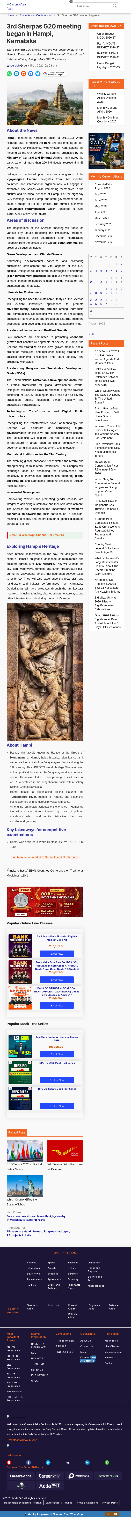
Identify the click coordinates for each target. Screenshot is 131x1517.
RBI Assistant (14, 1391)
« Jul (91, 334)
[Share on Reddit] (23, 73)
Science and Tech (95, 1278)
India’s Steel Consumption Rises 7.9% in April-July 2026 (107, 467)
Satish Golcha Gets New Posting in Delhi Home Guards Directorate (107, 414)
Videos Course (113, 1352)
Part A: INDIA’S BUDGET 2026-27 (108, 45)
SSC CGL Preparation (13, 1384)
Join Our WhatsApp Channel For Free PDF (37, 535)
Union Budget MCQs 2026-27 (106, 35)
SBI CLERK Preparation (13, 1358)
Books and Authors (54, 1286)
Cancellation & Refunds (59, 1502)
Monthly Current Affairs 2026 (107, 109)
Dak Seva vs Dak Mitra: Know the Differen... (65, 1167)
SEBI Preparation (13, 1366)
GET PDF (112, 1514)
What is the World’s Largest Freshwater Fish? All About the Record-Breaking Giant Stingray (107, 566)
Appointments (34, 1279)
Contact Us (86, 1346)
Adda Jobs (54, 1305)
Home (10, 15)
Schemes (53, 1273)
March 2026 (102, 218)
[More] (71, 2)
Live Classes (112, 1346)
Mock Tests (111, 1340)
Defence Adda (73, 1316)
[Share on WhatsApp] (9, 73)
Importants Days (74, 1286)
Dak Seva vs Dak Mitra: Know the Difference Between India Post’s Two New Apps (107, 377)
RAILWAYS (37, 1358)
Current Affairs (72, 1307)
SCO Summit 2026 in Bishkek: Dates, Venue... (25, 1167)
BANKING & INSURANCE (38, 1346)
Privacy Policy (110, 1502)
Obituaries (94, 1262)
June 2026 (101, 200)
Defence (72, 1268)
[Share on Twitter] (37, 73)
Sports (51, 1262)
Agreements (54, 1279)
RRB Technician (65, 1340)
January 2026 (103, 230)
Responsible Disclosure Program (23, 1502)
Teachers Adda (32, 1307)
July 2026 (100, 194)
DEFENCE (37, 1369)
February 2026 (103, 224)
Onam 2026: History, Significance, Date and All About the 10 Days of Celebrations (108, 621)
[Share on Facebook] (30, 73)
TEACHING (37, 1364)
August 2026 (103, 186)
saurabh (14, 65)
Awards (52, 1268)
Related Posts (16, 1132)
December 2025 (104, 236)
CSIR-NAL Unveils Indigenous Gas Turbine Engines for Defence (107, 507)
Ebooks (109, 1357)
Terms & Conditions (87, 1502)
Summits (73, 1273)
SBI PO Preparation (13, 1349)
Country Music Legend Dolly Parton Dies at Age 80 (107, 548)
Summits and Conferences (36, 15)
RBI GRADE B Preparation (15, 1399)
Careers (88, 1359)
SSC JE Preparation (13, 1375)
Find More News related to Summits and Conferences (45, 857)
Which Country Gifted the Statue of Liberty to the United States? (107, 396)
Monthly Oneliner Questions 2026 (107, 119)
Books (108, 1363)
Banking (31, 1285)
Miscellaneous (96, 1285)
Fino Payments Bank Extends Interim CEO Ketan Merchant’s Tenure (107, 450)
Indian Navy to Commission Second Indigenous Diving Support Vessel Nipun (107, 487)
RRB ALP (61, 1346)
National (31, 1262)
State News (33, 1273)
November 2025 (104, 242)
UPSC (34, 1380)
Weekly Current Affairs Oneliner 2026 (106, 97)
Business (73, 1262)
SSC (33, 1352)
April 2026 (101, 212)
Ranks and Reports (94, 1269)
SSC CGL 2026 (64, 1352)
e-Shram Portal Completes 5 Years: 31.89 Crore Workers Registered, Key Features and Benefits (107, 528)
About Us (85, 1340)
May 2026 (101, 206)
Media (83, 1352)
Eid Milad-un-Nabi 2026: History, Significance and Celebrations (106, 603)
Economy (73, 1279)
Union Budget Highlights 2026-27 (108, 65)
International (34, 1268)
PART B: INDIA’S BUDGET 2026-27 (108, 55)
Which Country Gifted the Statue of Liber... (22, 1202)
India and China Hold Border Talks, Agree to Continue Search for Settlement (108, 432)
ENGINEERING (40, 1375)
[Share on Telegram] (16, 73)
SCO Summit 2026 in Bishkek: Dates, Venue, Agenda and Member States (107, 357)
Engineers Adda (94, 1307)
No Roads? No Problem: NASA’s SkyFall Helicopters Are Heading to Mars (107, 585)
